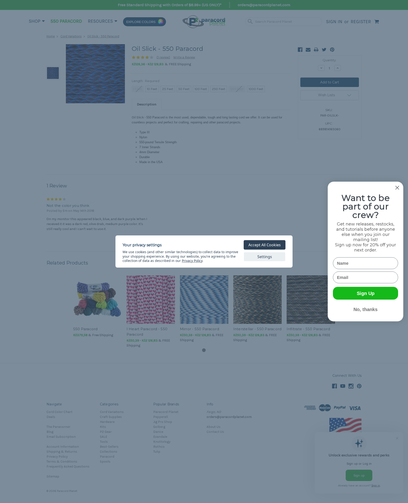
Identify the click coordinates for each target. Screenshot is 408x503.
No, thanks (365, 309)
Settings (264, 256)
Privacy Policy (192, 260)
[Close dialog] (397, 188)
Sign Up (365, 293)
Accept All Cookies (264, 244)
